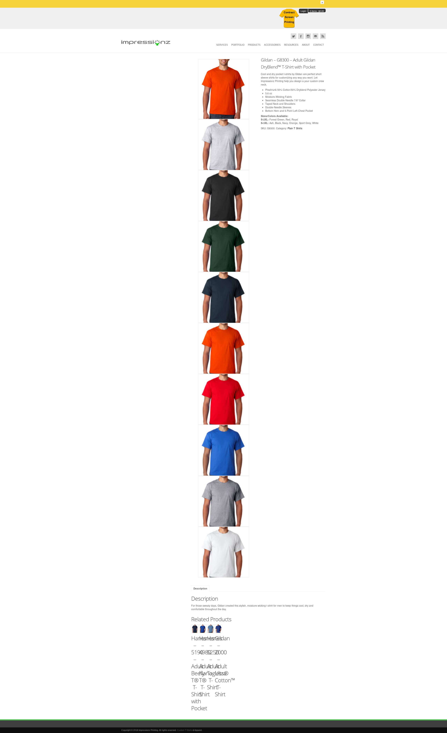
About (306, 45)
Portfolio (237, 45)
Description (200, 588)
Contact (318, 45)
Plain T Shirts (295, 128)
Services (222, 45)
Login (303, 10)
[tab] (200, 588)
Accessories (272, 45)
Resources (291, 45)
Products (254, 45)
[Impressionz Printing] (145, 43)
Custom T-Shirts (184, 730)
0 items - (317, 10)
